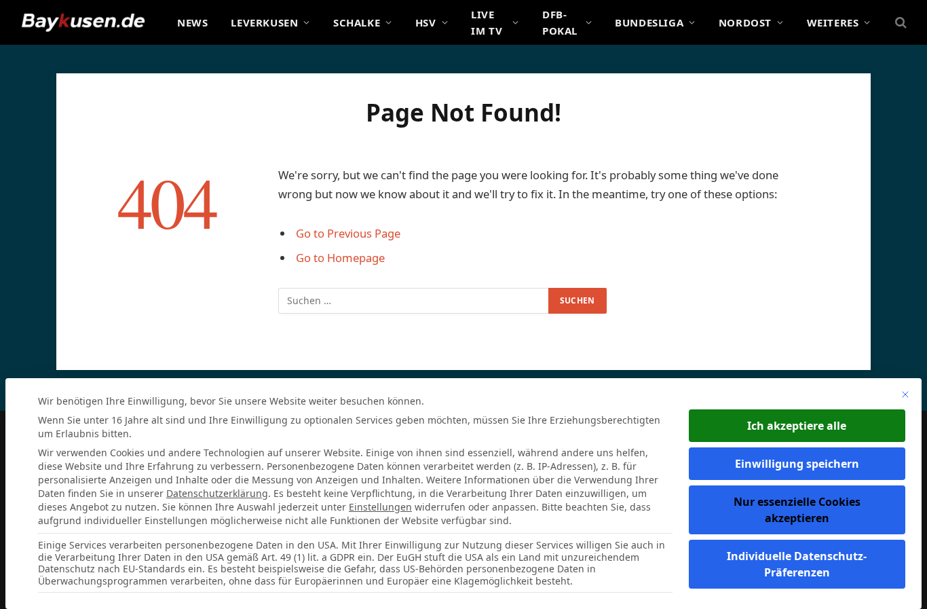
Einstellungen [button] (380, 506)
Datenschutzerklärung (217, 493)
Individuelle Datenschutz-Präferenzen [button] (797, 564)
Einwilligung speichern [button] (797, 463)
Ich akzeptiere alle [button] (796, 425)
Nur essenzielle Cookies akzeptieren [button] (797, 509)
